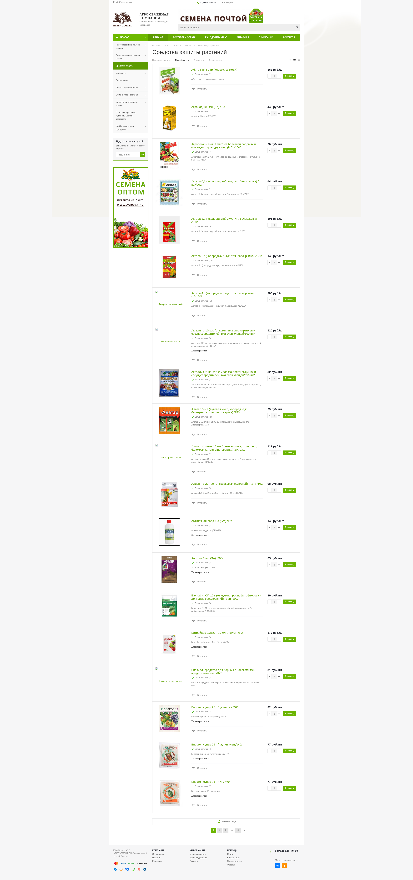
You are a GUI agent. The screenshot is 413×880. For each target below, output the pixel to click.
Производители (234, 861)
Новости (156, 857)
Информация (197, 850)
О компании (266, 37)
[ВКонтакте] (277, 865)
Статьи (230, 854)
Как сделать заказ (216, 37)
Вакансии (194, 861)
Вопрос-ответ (233, 857)
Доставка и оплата (184, 37)
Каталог (124, 37)
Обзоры (231, 865)
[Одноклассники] (284, 865)
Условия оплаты (198, 854)
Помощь (232, 850)
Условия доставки (198, 857)
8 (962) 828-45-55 (286, 850)
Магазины (243, 37)
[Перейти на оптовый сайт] (130, 247)
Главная (158, 37)
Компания (158, 850)
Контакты (289, 37)
